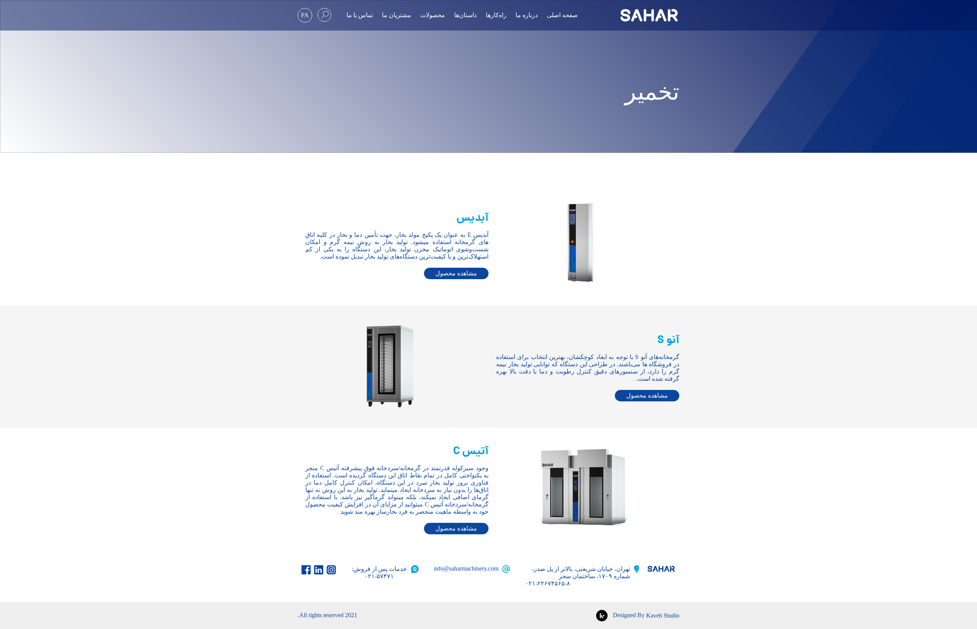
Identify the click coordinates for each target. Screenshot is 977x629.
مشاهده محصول (456, 273)
